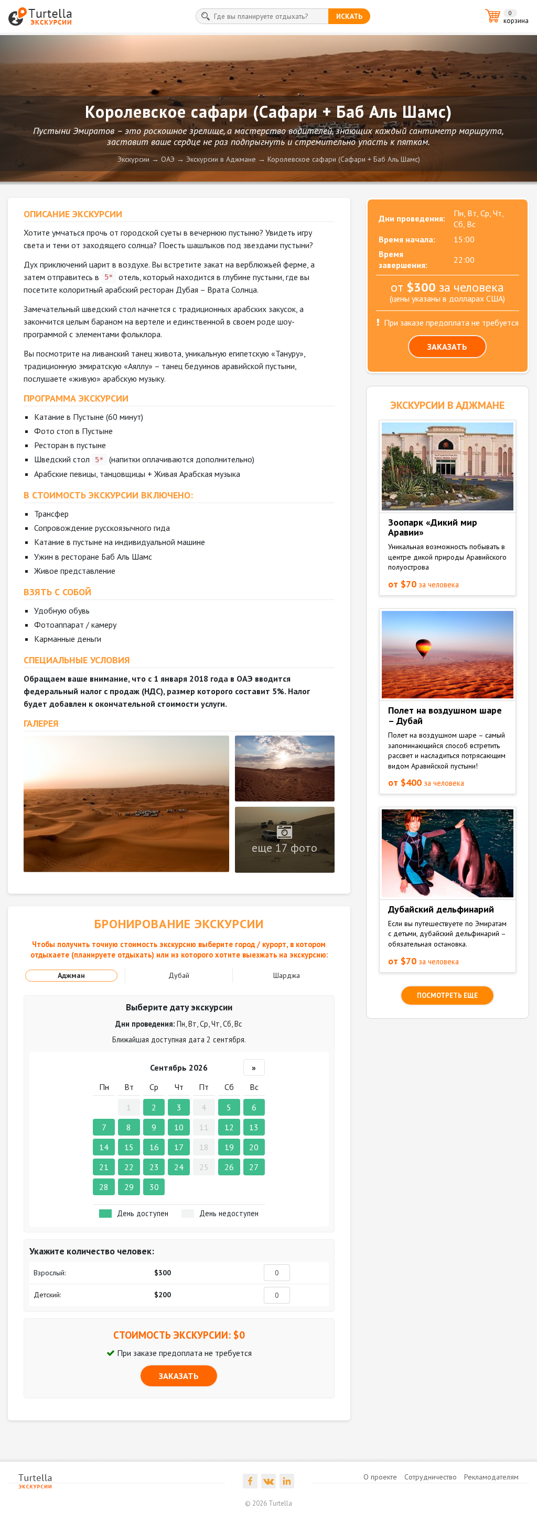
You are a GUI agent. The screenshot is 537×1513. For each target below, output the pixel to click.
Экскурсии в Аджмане (221, 159)
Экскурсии (133, 159)
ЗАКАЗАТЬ (179, 1376)
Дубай (178, 975)
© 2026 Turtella (268, 1503)
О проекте (380, 1477)
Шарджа (286, 975)
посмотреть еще (447, 995)
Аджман (71, 975)
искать (349, 16)
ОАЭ (168, 159)
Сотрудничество (430, 1477)
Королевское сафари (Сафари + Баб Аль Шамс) (343, 159)
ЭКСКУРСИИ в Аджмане (447, 405)
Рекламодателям (491, 1477)
